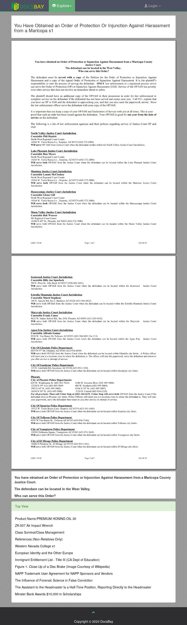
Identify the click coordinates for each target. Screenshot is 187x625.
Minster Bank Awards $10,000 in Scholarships (48, 594)
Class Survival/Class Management (39, 532)
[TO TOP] (93, 612)
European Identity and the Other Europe (44, 553)
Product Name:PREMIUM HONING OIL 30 (45, 518)
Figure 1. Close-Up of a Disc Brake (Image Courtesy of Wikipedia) (62, 566)
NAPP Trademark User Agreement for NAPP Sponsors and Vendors (64, 573)
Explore (62, 5)
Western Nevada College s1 (35, 546)
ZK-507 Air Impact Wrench (34, 525)
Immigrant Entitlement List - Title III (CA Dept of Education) (57, 559)
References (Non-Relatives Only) (39, 539)
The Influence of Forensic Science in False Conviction (54, 580)
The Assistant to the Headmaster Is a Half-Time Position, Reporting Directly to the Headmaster (83, 587)
